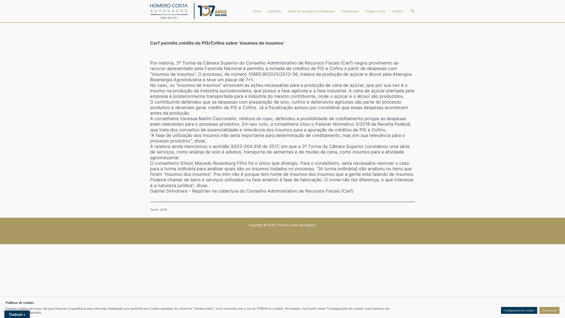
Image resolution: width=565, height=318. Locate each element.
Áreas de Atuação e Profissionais (311, 11)
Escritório (274, 11)
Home (257, 11)
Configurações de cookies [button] (519, 310)
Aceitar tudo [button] (549, 310)
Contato (397, 11)
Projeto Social (375, 11)
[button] (413, 11)
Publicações (350, 11)
